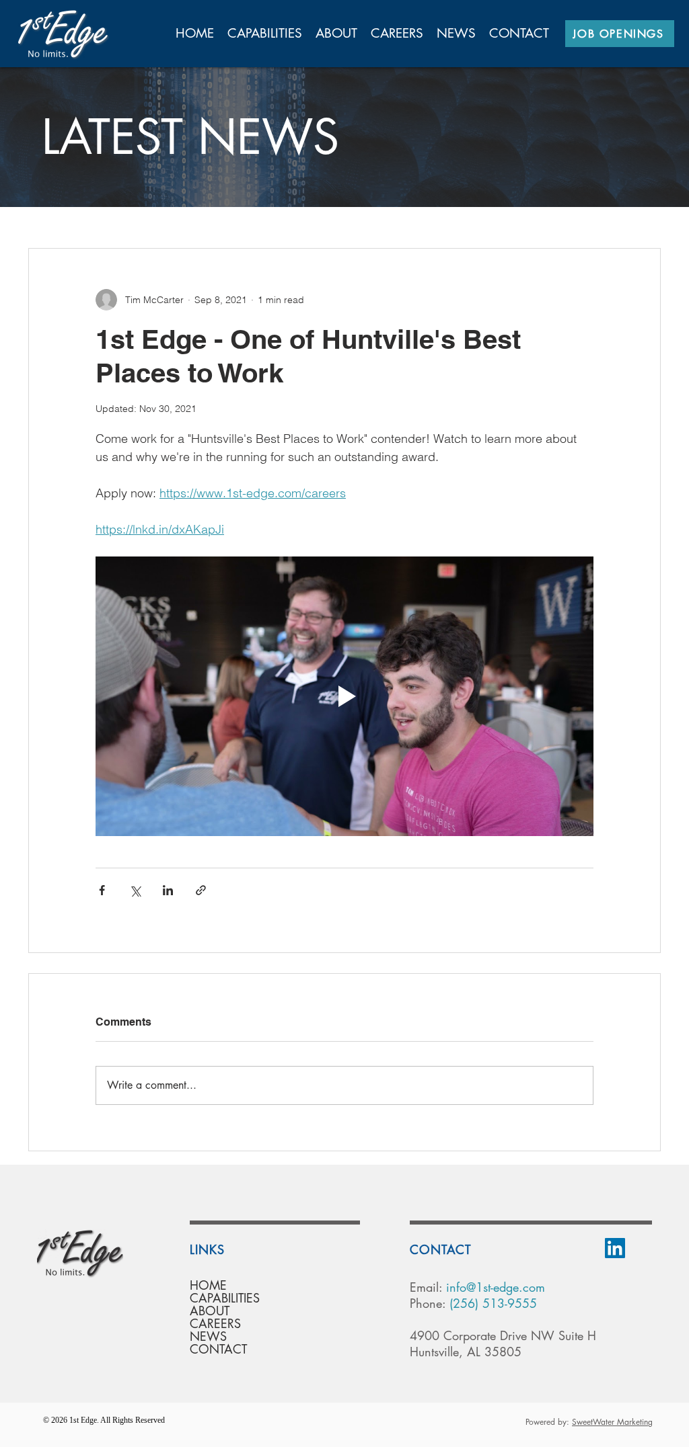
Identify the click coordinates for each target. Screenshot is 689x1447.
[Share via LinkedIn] (167, 890)
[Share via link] (200, 890)
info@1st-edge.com (495, 1287)
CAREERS (215, 1323)
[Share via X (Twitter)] (135, 890)
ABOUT (209, 1311)
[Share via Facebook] (102, 890)
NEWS (208, 1336)
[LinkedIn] (615, 1248)
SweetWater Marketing (612, 1422)
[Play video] (344, 696)
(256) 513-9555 (493, 1303)
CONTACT (218, 1349)
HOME (208, 1285)
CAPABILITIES (225, 1298)
